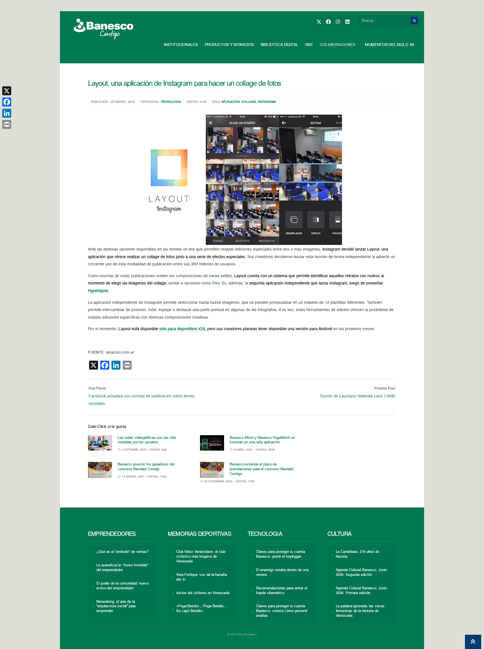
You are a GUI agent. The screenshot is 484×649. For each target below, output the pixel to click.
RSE (309, 45)
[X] (318, 22)
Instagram (267, 102)
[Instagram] (337, 22)
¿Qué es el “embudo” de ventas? (122, 552)
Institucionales (181, 45)
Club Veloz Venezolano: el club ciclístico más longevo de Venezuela (200, 556)
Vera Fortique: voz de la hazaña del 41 (201, 577)
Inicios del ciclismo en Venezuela (202, 593)
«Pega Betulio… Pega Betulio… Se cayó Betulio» (201, 608)
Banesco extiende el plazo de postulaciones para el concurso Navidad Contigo (261, 469)
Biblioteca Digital (279, 45)
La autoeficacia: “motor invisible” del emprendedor (122, 568)
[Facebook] (328, 22)
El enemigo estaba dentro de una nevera (282, 572)
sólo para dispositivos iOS (182, 329)
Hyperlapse (98, 291)
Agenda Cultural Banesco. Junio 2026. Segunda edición (361, 572)
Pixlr (216, 283)
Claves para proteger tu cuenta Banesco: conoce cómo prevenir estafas (282, 611)
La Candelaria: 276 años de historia (357, 554)
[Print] (6, 124)
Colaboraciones (337, 45)
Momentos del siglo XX (389, 45)
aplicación (230, 102)
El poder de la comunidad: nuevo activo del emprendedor (122, 586)
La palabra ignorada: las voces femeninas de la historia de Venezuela (360, 611)
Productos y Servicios (229, 45)
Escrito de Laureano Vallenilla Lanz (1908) (357, 396)
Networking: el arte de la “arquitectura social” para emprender (116, 606)
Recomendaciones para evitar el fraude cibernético (281, 591)
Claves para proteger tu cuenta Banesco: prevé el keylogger (280, 554)
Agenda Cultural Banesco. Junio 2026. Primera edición (361, 591)
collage (248, 102)
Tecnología (170, 102)
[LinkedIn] (347, 22)
